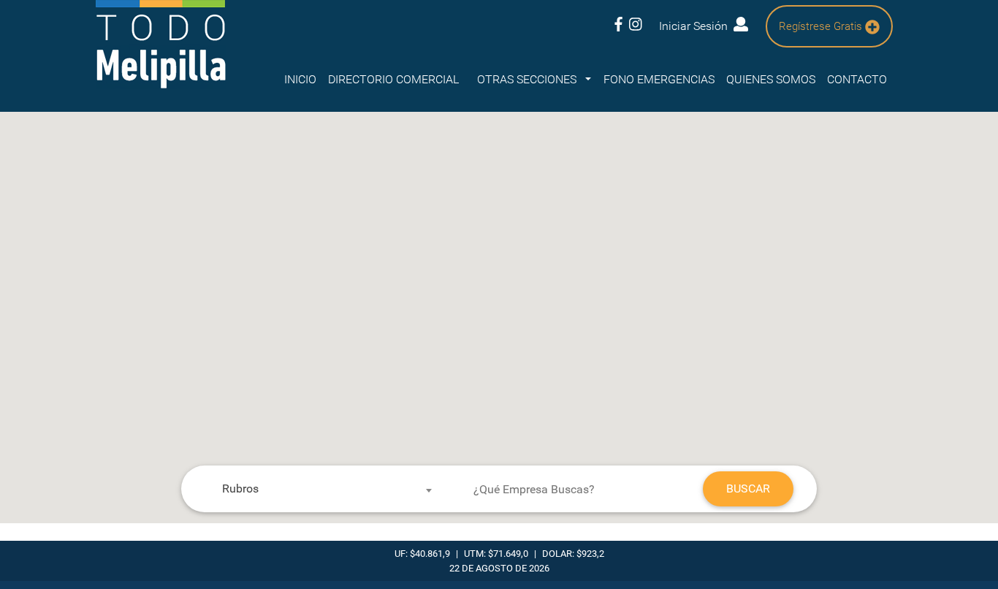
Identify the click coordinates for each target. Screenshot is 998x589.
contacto (857, 79)
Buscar (748, 488)
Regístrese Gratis (822, 26)
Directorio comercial (393, 79)
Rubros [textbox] (240, 488)
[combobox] (321, 489)
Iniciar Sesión (696, 26)
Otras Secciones (528, 79)
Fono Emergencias (659, 79)
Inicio (300, 79)
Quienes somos (770, 79)
